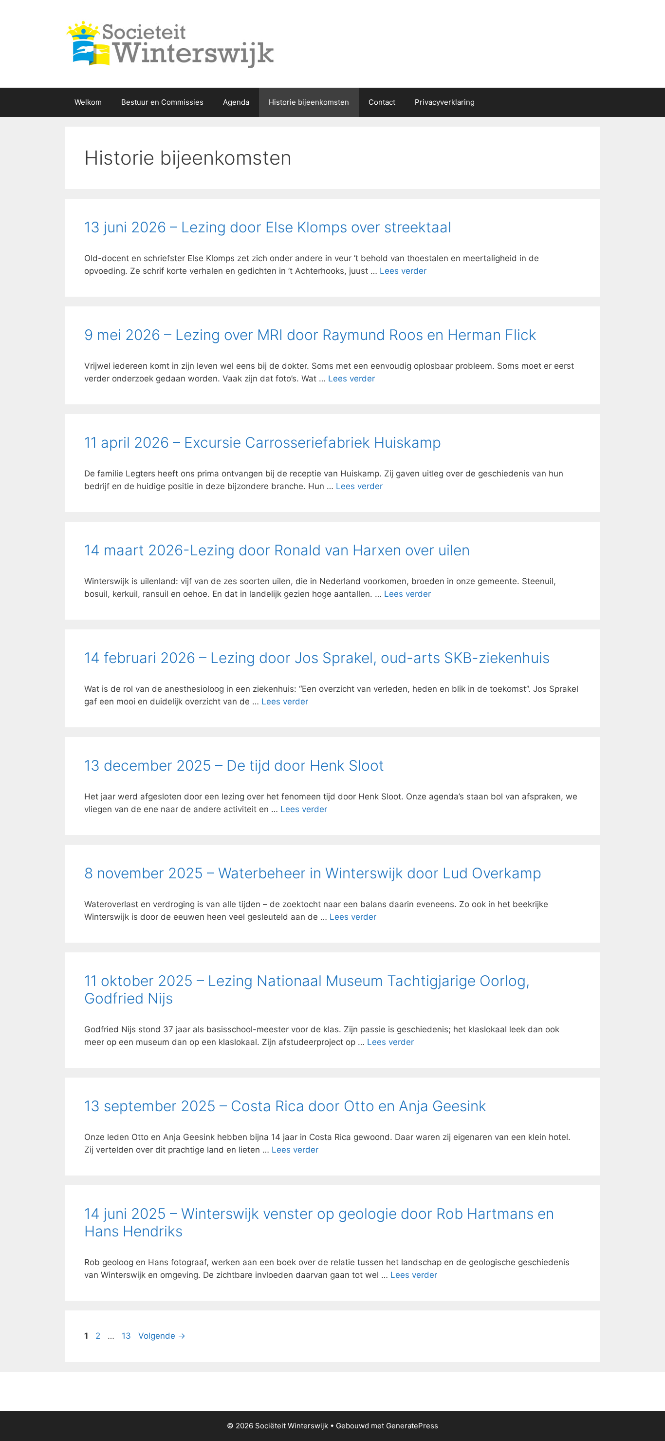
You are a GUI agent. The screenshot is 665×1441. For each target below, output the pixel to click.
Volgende (161, 1336)
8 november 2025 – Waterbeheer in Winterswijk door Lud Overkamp (312, 873)
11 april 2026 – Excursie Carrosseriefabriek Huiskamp (262, 442)
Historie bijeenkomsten (309, 102)
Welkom (88, 102)
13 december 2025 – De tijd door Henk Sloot (234, 765)
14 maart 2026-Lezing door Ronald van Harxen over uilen (277, 550)
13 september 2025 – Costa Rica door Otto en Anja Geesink (285, 1106)
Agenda (236, 102)
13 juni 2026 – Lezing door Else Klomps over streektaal (267, 227)
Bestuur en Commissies (162, 102)
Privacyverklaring (445, 102)
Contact (382, 102)
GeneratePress (412, 1425)
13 (127, 1336)
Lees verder (403, 271)
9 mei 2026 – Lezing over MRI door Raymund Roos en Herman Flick (310, 334)
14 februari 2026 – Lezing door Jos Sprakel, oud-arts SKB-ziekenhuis (317, 657)
